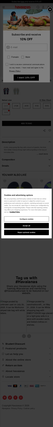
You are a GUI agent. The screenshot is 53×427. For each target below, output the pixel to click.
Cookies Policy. (15, 212)
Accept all (26, 226)
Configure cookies (26, 219)
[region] (26, 213)
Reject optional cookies (26, 232)
